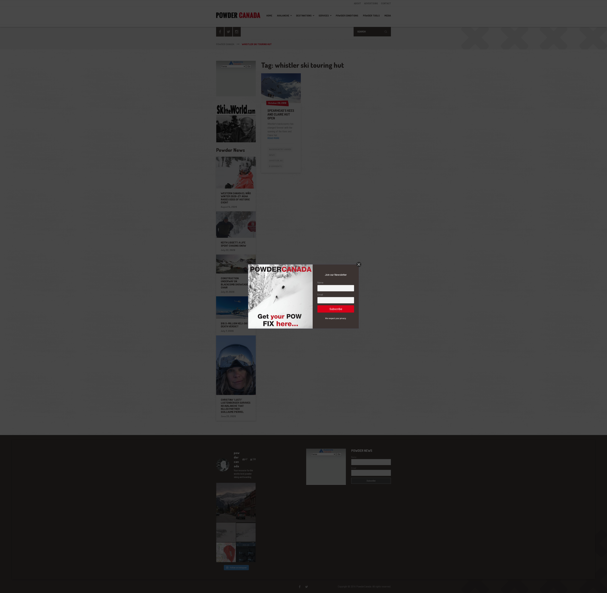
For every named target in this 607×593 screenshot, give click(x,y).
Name (320, 282)
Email (320, 294)
